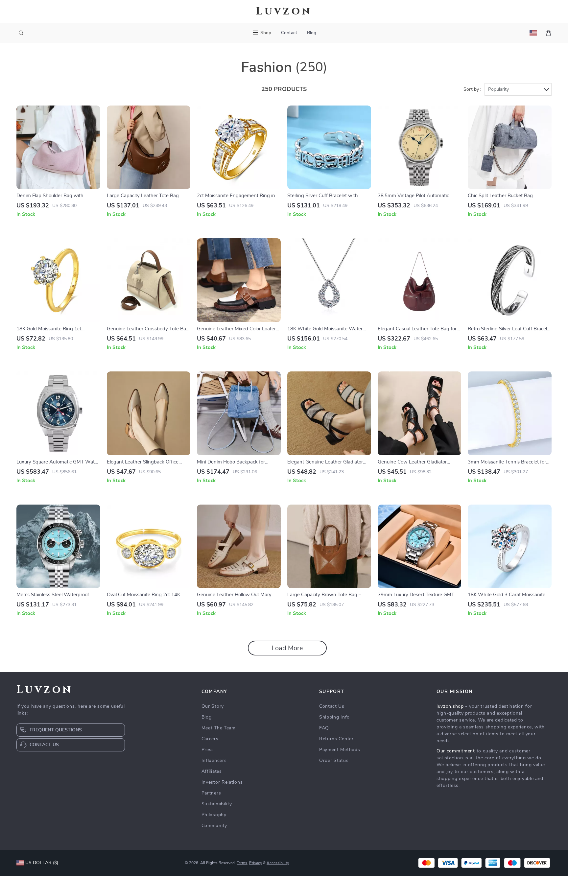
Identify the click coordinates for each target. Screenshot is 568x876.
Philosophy (213, 815)
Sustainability (216, 804)
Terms (242, 863)
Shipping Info (334, 717)
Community (214, 825)
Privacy (255, 863)
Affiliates (211, 771)
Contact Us (331, 706)
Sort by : (472, 89)
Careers (210, 739)
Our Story (212, 706)
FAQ (324, 728)
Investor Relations (222, 782)
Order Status (333, 760)
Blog (311, 33)
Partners (211, 793)
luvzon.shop (450, 706)
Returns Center (336, 739)
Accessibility (278, 863)
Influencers (214, 760)
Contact (289, 33)
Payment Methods (339, 749)
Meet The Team (218, 728)
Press (207, 749)
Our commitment (456, 751)
